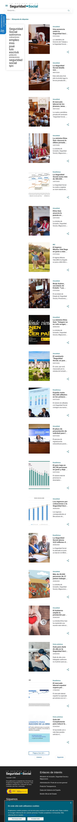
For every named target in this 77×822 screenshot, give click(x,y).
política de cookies (30, 815)
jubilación (13, 55)
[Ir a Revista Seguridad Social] (27, 5)
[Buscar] (69, 10)
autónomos (15, 34)
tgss (11, 65)
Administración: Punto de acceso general (53, 782)
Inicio (8, 19)
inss (11, 43)
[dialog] (39, 811)
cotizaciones (14, 37)
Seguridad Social (16, 30)
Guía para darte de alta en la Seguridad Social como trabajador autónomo (60, 651)
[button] (68, 52)
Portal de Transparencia (48, 786)
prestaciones (14, 57)
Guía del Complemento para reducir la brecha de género (59, 724)
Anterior (39, 757)
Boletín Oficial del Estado (48, 794)
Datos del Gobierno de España (50, 790)
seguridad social (15, 61)
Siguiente (60, 757)
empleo (14, 40)
